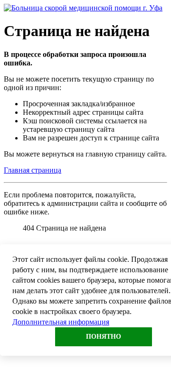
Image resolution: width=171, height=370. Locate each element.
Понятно (103, 336)
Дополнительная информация (60, 322)
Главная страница (32, 170)
